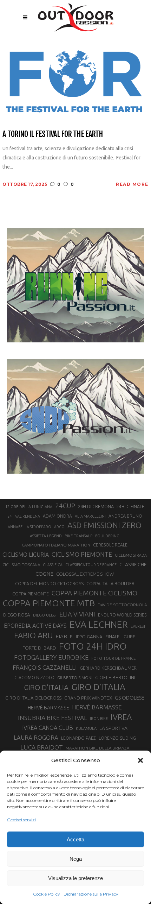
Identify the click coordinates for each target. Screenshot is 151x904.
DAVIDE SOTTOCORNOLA (122, 604)
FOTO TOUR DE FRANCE (113, 658)
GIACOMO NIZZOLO (34, 677)
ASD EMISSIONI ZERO (104, 525)
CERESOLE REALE (110, 545)
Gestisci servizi (21, 819)
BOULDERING (107, 536)
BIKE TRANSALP (78, 536)
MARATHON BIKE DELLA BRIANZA (97, 748)
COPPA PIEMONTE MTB (48, 603)
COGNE (44, 574)
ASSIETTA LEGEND (46, 536)
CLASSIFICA (53, 565)
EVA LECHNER (99, 624)
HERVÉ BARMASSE (97, 707)
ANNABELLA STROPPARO (29, 527)
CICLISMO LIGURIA (25, 554)
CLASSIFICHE (133, 564)
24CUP (65, 506)
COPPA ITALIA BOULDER (110, 583)
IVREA (121, 717)
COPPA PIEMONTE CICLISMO (94, 593)
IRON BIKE (99, 718)
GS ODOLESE (129, 698)
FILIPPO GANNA (86, 636)
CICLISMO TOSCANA (21, 564)
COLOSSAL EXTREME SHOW (85, 573)
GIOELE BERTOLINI (115, 677)
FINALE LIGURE (120, 636)
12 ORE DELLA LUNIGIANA (28, 507)
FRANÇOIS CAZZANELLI (45, 667)
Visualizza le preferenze (75, 878)
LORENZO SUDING (117, 737)
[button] (140, 760)
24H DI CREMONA (96, 506)
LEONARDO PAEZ (78, 738)
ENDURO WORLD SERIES (122, 615)
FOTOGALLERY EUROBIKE (51, 657)
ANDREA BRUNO (125, 515)
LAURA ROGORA (36, 737)
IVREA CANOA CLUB (47, 728)
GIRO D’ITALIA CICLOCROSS (33, 697)
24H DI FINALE (130, 506)
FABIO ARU (33, 635)
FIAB (61, 636)
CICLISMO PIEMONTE (82, 554)
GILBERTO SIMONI (74, 677)
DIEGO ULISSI (45, 615)
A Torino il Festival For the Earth (52, 133)
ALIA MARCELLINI (90, 516)
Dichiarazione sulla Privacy (91, 894)
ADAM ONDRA (57, 516)
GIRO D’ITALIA (98, 686)
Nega (76, 859)
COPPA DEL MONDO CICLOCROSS (49, 583)
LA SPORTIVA (113, 728)
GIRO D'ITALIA (46, 687)
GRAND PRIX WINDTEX (88, 698)
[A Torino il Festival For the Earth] (75, 81)
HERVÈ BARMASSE (48, 707)
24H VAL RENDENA (23, 516)
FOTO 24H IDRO (93, 646)
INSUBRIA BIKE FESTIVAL (52, 717)
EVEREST (138, 626)
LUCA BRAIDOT (41, 747)
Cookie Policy (46, 894)
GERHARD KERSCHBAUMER (108, 668)
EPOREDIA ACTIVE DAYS (35, 625)
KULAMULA (86, 728)
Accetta (75, 839)
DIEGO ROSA (16, 615)
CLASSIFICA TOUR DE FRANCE (91, 565)
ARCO (59, 527)
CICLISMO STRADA (131, 555)
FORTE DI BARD (39, 648)
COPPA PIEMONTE (30, 593)
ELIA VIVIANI (77, 614)
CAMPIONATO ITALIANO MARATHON (56, 545)
